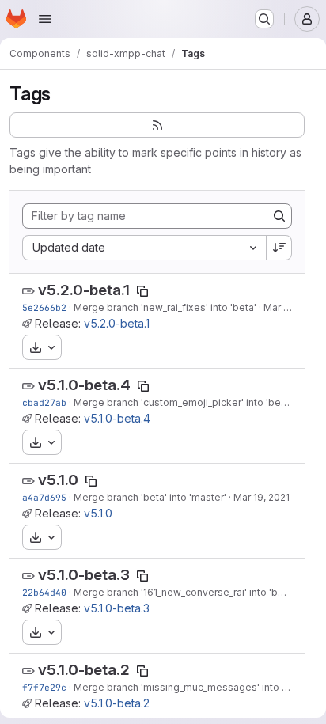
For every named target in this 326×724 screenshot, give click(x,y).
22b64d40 (44, 592)
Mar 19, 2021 (291, 307)
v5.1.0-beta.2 (84, 670)
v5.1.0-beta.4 (84, 385)
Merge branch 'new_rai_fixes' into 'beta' (165, 307)
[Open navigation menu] (45, 19)
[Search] (279, 216)
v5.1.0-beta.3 (84, 575)
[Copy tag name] (142, 291)
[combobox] (144, 247)
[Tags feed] (157, 125)
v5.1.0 (58, 480)
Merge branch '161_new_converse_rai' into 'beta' (184, 592)
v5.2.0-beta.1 (84, 290)
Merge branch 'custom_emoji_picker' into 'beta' (183, 402)
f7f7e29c (44, 687)
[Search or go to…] (264, 18)
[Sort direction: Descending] (279, 247)
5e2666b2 (44, 307)
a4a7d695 (44, 497)
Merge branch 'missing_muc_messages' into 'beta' (191, 687)
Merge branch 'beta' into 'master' (150, 497)
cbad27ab (44, 402)
